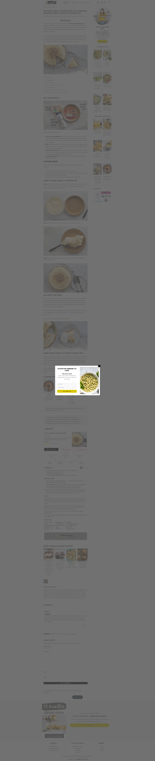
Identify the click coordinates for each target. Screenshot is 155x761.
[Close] (99, 366)
